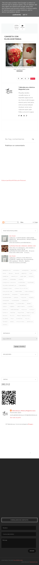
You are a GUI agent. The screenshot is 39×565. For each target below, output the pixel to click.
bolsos (17, 273)
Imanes (29, 303)
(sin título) (12, 236)
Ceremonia (13, 279)
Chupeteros (21, 282)
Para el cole (30, 312)
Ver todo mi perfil (15, 417)
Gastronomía (15, 300)
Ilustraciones (20, 303)
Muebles (31, 309)
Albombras (16, 270)
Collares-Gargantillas (9, 285)
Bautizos (33, 270)
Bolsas (11, 273)
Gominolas (25, 300)
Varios (12, 321)
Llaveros (29, 306)
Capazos (31, 276)
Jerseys (5, 306)
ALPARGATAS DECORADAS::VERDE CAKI (22, 246)
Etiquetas (23, 297)
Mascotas (24, 309)
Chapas (21, 279)
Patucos (5, 315)
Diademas (15, 294)
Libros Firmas (21, 306)
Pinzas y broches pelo (23, 315)
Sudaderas (19, 318)
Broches (24, 273)
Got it (25, 15)
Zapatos (5, 324)
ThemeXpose (33, 562)
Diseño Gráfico (24, 294)
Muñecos (5, 312)
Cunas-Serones (29, 291)
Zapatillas (30, 321)
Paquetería (21, 312)
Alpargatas (25, 270)
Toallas (27, 318)
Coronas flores (7, 288)
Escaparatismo (7, 297)
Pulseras (5, 318)
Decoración (6, 294)
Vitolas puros (20, 321)
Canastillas (14, 276)
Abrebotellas (7, 270)
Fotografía (6, 300)
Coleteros (31, 282)
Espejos (16, 297)
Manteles (5, 309)
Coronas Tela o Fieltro (21, 288)
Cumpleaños (18, 291)
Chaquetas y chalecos (9, 282)
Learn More (16, 15)
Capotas (5, 279)
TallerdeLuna (18, 560)
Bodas (4, 273)
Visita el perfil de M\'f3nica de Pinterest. (13, 180)
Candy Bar (23, 276)
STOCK (12, 318)
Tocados (5, 321)
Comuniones (22, 285)
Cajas (30, 273)
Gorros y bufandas (8, 303)
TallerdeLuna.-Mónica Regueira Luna (23, 410)
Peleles (12, 315)
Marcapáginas (15, 309)
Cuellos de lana (7, 291)
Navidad (12, 312)
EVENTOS (31, 297)
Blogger (30, 424)
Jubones (12, 306)
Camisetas (5, 276)
